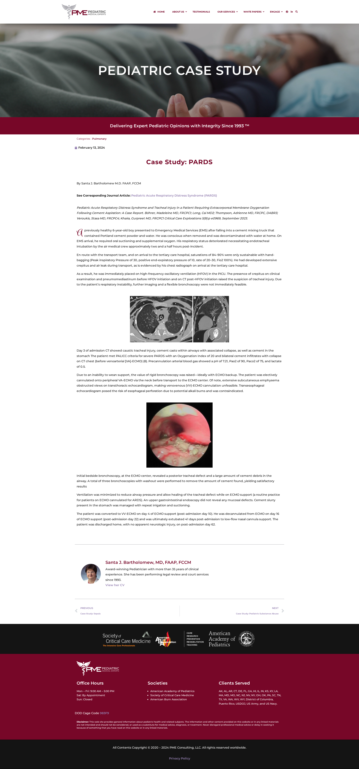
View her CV (115, 585)
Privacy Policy (179, 758)
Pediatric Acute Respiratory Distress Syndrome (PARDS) (174, 195)
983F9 (104, 713)
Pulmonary (99, 138)
